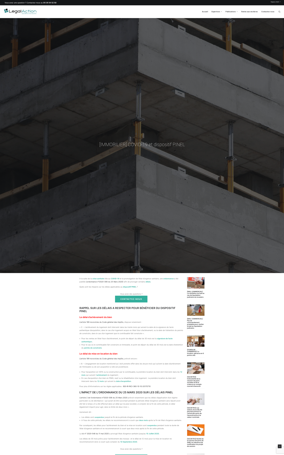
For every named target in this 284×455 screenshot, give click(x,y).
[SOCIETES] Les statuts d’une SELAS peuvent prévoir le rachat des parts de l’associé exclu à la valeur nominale (194, 412)
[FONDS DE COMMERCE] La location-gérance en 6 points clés (195, 352)
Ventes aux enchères (249, 12)
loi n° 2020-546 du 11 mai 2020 (95, 433)
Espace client (275, 2)
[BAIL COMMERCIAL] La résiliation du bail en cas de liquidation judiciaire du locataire (195, 294)
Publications (231, 12)
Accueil (205, 12)
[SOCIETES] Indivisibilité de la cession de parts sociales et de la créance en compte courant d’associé (194, 381)
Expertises (216, 12)
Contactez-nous (267, 12)
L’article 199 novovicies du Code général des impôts (101, 322)
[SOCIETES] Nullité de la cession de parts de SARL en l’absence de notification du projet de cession (195, 442)
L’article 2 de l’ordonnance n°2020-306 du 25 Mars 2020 (103, 398)
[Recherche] (279, 11)
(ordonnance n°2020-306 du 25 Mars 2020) (104, 282)
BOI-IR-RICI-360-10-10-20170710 (137, 386)
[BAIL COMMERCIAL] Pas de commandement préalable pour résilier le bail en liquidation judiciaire (195, 323)
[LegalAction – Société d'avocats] (20, 11)
